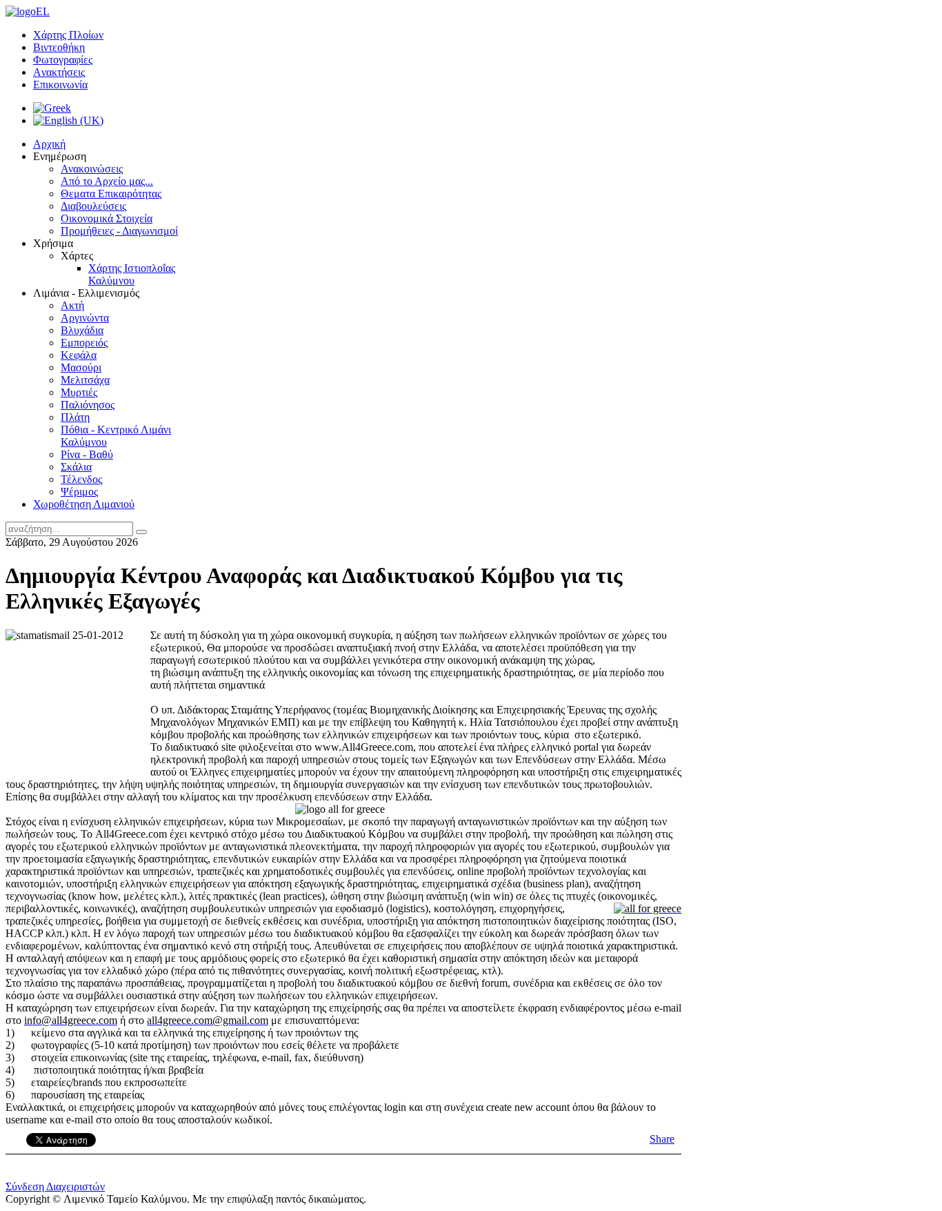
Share (662, 1139)
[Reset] (141, 532)
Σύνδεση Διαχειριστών (55, 1186)
